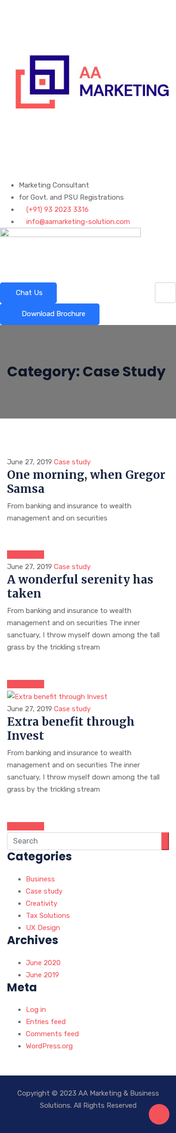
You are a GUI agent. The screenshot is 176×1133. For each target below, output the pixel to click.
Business (40, 879)
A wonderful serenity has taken (80, 586)
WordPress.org (49, 1046)
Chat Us (28, 293)
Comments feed (52, 1034)
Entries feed (46, 1022)
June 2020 (43, 963)
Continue (22, 554)
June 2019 (42, 975)
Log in (36, 1009)
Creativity (41, 903)
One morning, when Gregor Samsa (86, 482)
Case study (72, 462)
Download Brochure (52, 314)
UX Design (43, 928)
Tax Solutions (48, 915)
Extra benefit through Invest (71, 728)
